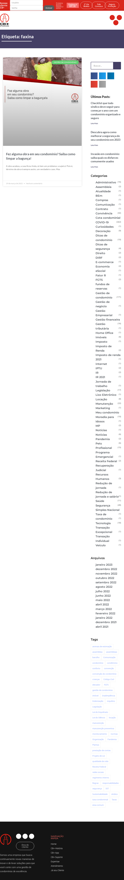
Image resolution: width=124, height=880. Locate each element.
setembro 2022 (106, 582)
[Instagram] (119, 17)
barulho (96, 657)
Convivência (104, 213)
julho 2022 (103, 591)
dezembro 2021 (106, 622)
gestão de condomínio (102, 690)
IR (97, 372)
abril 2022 (102, 604)
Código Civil (108, 679)
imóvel (95, 695)
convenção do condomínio (104, 673)
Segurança (103, 505)
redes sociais (98, 772)
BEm (99, 195)
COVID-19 (102, 222)
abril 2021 (102, 626)
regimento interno (100, 777)
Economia (103, 266)
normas (114, 734)
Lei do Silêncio (98, 717)
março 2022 (104, 609)
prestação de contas (101, 750)
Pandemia (103, 439)
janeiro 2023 (104, 564)
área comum (98, 805)
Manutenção (104, 403)
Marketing (103, 408)
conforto (96, 668)
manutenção (98, 723)
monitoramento (99, 734)
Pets (99, 443)
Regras (95, 783)
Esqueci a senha (59, 7)
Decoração (103, 231)
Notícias (101, 430)
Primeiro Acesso (59, 4)
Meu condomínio (107, 412)
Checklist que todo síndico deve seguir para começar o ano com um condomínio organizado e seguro (106, 110)
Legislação (103, 390)
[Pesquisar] (117, 65)
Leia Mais (94, 123)
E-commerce (105, 262)
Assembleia (103, 187)
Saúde (100, 501)
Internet (101, 364)
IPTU (99, 368)
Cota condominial (108, 218)
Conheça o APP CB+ (72, 5)
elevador (96, 684)
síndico (114, 794)
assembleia (97, 652)
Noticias (101, 434)
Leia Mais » (11, 176)
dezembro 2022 (106, 569)
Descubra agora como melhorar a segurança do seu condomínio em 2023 (105, 135)
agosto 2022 (104, 586)
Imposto (101, 341)
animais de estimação (102, 646)
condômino (112, 663)
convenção (109, 668)
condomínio (97, 663)
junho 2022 (103, 595)
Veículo (101, 545)
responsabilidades (110, 783)
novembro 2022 (106, 573)
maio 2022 (103, 600)
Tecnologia (103, 523)
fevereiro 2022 (105, 613)
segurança (97, 788)
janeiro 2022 (104, 617)
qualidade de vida (100, 761)
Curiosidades (105, 226)
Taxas (114, 799)
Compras (102, 200)
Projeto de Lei (98, 755)
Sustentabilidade (100, 794)
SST (107, 788)
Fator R (101, 275)
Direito (100, 253)
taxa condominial (100, 799)
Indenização (97, 701)
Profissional (104, 448)
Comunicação (105, 204)
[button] (94, 75)
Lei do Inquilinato (100, 712)
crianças (96, 679)
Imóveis (101, 337)
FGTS (99, 280)
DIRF (99, 257)
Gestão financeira (108, 319)
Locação (101, 399)
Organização (98, 739)
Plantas (95, 744)
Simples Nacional (107, 510)
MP (98, 426)
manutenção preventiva (103, 728)
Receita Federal (106, 461)
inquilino (111, 701)
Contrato (102, 209)
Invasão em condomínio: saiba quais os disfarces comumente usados (105, 157)
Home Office (104, 333)
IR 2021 (100, 377)
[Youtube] (115, 22)
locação (112, 717)
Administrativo (106, 182)
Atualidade (103, 191)
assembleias (111, 652)
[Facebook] (112, 17)
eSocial (100, 271)
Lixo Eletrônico (106, 395)
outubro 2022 (105, 578)
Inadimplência (108, 695)
